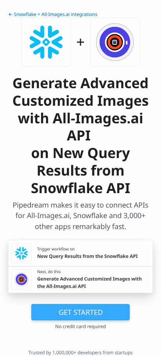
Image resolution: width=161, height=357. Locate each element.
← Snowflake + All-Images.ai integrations (52, 14)
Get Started (81, 312)
